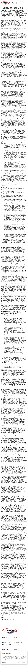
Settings (23, 662)
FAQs (15, 647)
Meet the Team (17, 644)
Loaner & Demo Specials (7, 647)
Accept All (4, 662)
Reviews (16, 649)
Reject (18, 662)
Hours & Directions (18, 642)
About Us (16, 640)
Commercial (5, 649)
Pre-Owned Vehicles (6, 642)
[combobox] (18, 3)
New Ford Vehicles (6, 640)
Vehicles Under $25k (6, 644)
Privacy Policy (19, 658)
